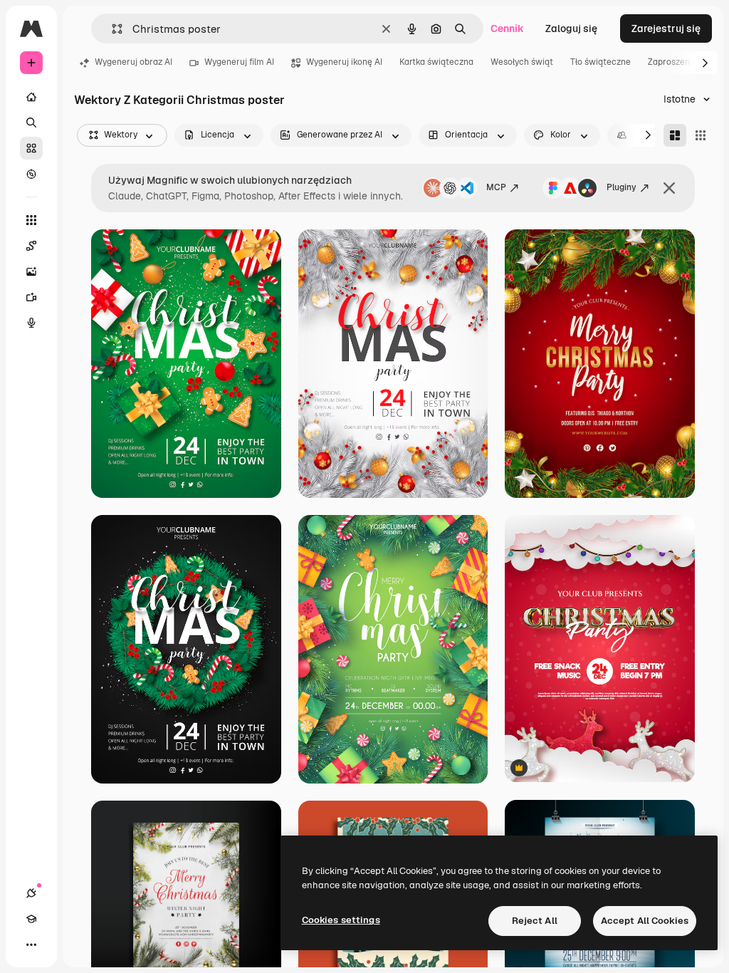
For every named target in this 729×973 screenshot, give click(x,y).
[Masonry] (675, 135)
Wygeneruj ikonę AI (344, 62)
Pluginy (621, 187)
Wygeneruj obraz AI (133, 62)
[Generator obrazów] (31, 271)
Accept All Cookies (644, 921)
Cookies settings (341, 920)
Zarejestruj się (666, 28)
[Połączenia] (31, 893)
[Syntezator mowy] (31, 322)
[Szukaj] (31, 122)
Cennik (507, 28)
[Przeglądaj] (31, 173)
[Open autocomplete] (111, 29)
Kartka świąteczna (436, 62)
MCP (496, 187)
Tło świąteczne (600, 62)
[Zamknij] (669, 188)
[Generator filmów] (31, 297)
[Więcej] (31, 944)
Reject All (534, 921)
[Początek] (31, 96)
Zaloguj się (571, 28)
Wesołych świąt (522, 62)
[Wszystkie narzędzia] (31, 220)
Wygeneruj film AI (239, 62)
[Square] (700, 135)
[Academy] (31, 918)
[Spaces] (31, 245)
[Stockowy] (31, 148)
